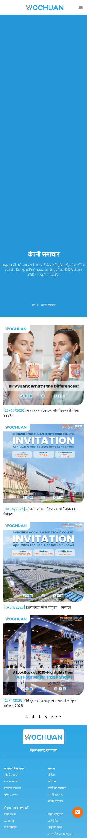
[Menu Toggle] (81, 7)
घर (33, 305)
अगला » (56, 716)
